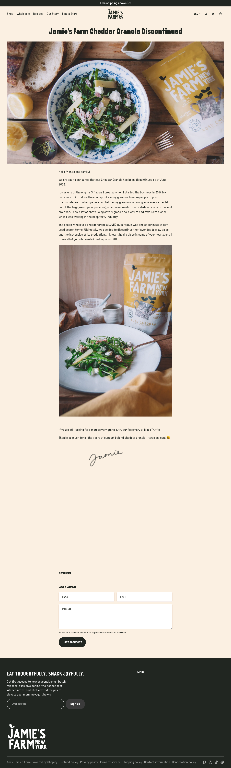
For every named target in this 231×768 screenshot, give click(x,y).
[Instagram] (210, 762)
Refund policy (69, 762)
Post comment (72, 642)
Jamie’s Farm (22, 762)
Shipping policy (132, 762)
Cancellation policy (184, 762)
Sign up (75, 703)
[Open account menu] (213, 14)
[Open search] (206, 14)
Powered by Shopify (44, 762)
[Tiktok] (216, 762)
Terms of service (110, 762)
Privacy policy (89, 762)
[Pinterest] (222, 762)
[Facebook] (204, 762)
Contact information (157, 762)
